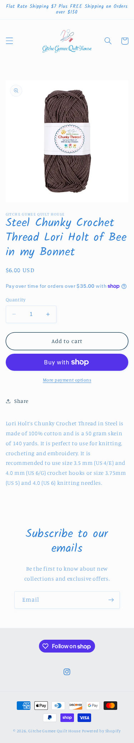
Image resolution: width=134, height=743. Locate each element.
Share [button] (21, 401)
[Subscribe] (111, 600)
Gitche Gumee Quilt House (54, 730)
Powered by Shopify (101, 730)
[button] (9, 41)
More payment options (67, 380)
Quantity (15, 299)
